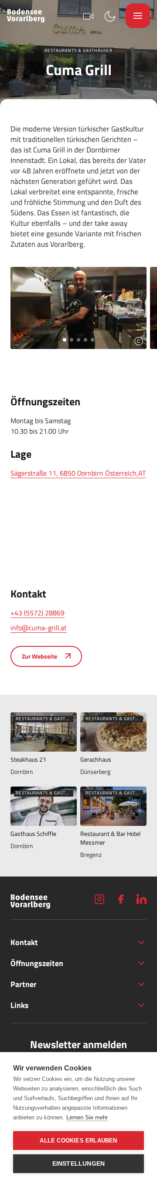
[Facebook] (120, 899)
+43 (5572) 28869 (37, 613)
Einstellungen (78, 1163)
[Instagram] (99, 899)
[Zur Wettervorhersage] (110, 15)
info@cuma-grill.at (38, 627)
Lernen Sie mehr (87, 1117)
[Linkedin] (141, 899)
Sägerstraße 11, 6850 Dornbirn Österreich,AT (78, 473)
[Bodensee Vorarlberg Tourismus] (25, 16)
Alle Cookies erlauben (78, 1140)
